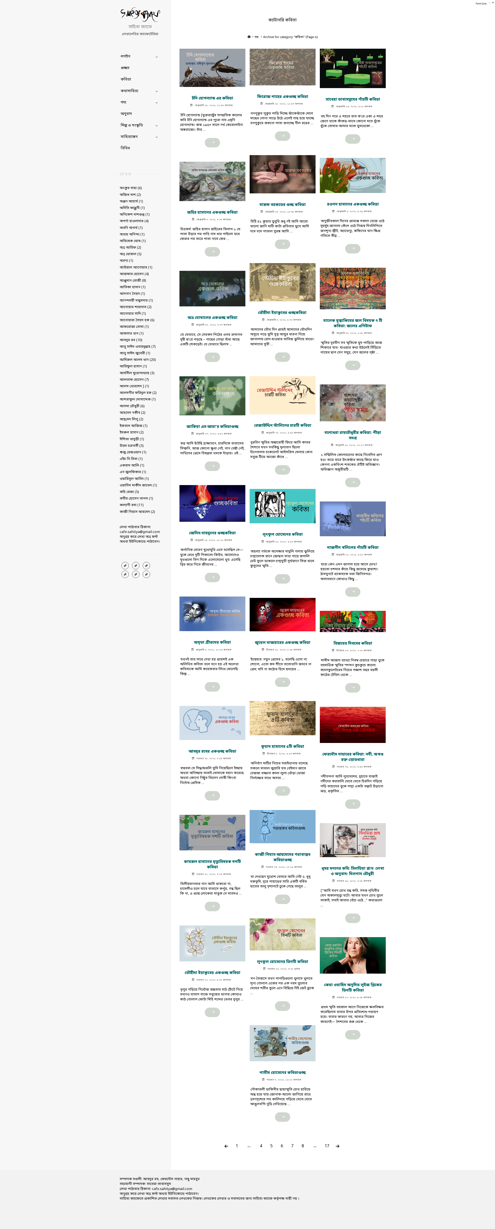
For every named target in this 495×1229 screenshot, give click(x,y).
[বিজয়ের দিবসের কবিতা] (352, 619)
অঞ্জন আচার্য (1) (131, 201)
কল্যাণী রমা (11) (131, 505)
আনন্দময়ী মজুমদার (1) (136, 300)
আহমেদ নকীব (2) (132, 413)
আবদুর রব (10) (131, 340)
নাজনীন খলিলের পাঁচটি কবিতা (353, 547)
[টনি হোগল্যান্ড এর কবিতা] (212, 66)
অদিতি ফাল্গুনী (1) (132, 208)
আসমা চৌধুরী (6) (132, 406)
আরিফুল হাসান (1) (133, 366)
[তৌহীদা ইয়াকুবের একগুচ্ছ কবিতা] (212, 941)
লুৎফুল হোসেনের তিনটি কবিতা (282, 962)
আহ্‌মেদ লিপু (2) (131, 419)
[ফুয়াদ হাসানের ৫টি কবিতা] (282, 716)
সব (257, 37)
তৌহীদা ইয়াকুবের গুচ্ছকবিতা (282, 312)
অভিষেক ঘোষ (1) (133, 241)
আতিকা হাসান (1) (132, 287)
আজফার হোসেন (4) (134, 274)
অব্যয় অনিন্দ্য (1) (132, 234)
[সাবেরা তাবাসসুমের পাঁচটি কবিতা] (352, 66)
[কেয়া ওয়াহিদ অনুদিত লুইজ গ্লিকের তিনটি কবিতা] (352, 954)
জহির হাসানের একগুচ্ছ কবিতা (212, 212)
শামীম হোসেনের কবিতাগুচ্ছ (282, 1072)
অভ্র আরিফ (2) (130, 247)
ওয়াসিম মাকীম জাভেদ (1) (138, 485)
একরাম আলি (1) (132, 465)
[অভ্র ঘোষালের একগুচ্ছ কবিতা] (212, 286)
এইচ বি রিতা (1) (131, 459)
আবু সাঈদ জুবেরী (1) (135, 353)
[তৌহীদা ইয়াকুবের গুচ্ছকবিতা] (282, 280)
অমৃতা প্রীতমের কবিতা (212, 642)
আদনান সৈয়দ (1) (132, 294)
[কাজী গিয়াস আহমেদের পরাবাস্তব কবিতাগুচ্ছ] (282, 825)
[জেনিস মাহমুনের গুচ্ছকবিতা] (212, 502)
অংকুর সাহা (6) (131, 188)
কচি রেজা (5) (129, 492)
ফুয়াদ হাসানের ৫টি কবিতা (282, 747)
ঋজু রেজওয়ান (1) (133, 452)
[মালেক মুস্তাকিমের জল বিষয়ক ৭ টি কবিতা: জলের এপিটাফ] (352, 286)
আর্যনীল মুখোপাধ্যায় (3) (137, 373)
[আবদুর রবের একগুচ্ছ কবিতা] (212, 721)
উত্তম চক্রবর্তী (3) (131, 446)
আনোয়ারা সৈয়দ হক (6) (137, 320)
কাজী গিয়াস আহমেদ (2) (137, 512)
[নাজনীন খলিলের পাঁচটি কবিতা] (352, 517)
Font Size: (481, 3)
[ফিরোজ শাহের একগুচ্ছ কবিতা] (282, 65)
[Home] (249, 37)
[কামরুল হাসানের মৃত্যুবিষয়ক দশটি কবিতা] (212, 830)
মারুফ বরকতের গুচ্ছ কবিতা (282, 204)
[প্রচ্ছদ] (125, 565)
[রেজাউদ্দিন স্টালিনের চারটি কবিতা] (282, 393)
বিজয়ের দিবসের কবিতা (352, 643)
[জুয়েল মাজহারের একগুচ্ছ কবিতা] (282, 612)
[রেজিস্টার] (146, 565)
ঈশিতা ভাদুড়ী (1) (132, 439)
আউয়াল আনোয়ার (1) (136, 267)
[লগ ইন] (135, 565)
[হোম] (146, 574)
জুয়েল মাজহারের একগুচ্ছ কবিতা (282, 642)
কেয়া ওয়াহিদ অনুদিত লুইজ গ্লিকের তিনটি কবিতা (352, 988)
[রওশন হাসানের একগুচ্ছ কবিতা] (352, 173)
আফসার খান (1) (131, 333)
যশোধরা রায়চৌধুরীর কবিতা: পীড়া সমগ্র (352, 436)
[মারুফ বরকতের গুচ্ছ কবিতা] (282, 172)
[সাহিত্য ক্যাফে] (140, 15)
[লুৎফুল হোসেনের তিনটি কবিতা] (282, 932)
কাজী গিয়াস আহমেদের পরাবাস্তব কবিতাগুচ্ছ (282, 857)
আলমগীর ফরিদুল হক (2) (138, 393)
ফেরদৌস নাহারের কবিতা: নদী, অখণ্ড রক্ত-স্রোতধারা (352, 757)
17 (327, 1146)
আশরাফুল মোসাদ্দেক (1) (138, 399)
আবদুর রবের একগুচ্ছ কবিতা (212, 751)
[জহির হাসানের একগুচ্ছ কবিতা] (212, 179)
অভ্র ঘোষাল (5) (130, 254)
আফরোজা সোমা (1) (134, 327)
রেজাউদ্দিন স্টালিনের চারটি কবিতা (282, 425)
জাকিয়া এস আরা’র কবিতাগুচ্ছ (212, 426)
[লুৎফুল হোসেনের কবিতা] (282, 504)
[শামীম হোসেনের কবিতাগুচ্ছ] (282, 1041)
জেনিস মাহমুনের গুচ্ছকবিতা (212, 533)
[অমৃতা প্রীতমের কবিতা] (212, 612)
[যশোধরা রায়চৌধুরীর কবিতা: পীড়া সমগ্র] (352, 401)
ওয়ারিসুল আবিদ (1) (134, 479)
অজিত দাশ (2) (130, 195)
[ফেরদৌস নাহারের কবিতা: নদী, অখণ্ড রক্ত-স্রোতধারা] (352, 723)
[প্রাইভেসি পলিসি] (135, 574)
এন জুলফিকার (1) (133, 472)
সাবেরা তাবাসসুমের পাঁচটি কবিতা (352, 99)
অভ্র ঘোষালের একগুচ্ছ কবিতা (212, 317)
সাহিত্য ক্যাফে (140, 27)
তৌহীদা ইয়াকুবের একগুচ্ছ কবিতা (212, 973)
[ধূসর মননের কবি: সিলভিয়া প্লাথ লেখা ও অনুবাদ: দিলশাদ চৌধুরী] (352, 838)
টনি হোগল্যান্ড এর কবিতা (212, 98)
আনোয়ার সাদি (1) (133, 313)
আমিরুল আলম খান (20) (138, 360)
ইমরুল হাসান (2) (131, 432)
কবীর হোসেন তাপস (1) (136, 498)
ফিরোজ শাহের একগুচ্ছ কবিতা (282, 96)
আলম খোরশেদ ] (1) (134, 386)
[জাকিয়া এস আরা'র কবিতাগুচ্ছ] (212, 394)
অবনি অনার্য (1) (131, 228)
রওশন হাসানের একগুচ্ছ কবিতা (353, 204)
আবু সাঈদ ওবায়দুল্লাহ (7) (137, 346)
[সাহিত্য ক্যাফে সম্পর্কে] (125, 574)
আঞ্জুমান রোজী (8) (133, 280)
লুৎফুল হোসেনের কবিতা (282, 534)
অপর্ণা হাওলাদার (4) (134, 221)
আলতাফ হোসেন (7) (134, 379)
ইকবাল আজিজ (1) (133, 426)
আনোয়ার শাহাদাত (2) (135, 307)
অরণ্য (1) (126, 260)
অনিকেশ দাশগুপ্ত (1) (134, 214)
